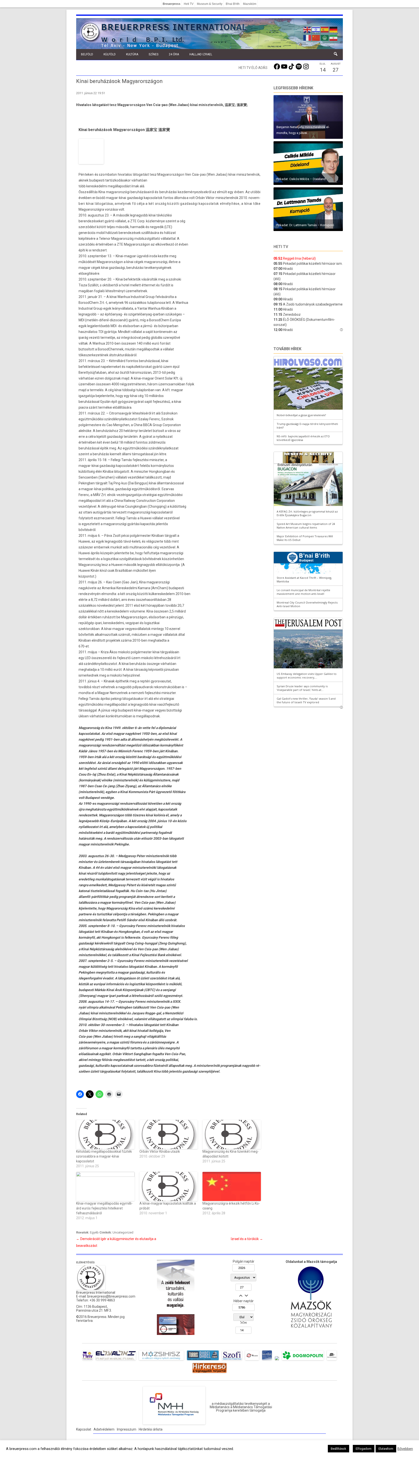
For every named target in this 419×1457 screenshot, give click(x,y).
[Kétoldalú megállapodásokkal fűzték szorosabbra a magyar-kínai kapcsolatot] (105, 1134)
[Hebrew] (316, 29)
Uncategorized (123, 1232)
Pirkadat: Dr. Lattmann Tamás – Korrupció (305, 225)
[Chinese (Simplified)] (316, 37)
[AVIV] (87, 1360)
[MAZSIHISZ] (161, 1360)
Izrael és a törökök (247, 1239)
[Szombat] (267, 1360)
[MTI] (252, 1360)
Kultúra (132, 54)
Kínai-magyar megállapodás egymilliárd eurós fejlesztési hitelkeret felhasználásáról (104, 1208)
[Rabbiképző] (277, 1360)
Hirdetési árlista (150, 1429)
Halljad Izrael (200, 54)
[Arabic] (325, 37)
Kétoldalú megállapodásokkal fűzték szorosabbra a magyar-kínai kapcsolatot (104, 1156)
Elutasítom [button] (386, 1448)
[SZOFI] (232, 1360)
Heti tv (281, 246)
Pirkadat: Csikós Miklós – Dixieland (301, 179)
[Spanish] (325, 29)
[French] (307, 37)
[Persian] (333, 37)
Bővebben (405, 1449)
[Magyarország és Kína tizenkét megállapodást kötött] (231, 1134)
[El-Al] (116, 1360)
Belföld (87, 54)
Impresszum (126, 1429)
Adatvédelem (104, 1429)
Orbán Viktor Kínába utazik (159, 1151)
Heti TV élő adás (253, 68)
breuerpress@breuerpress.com (111, 1296)
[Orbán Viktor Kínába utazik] (168, 1134)
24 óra (174, 54)
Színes (153, 54)
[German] (333, 29)
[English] (307, 29)
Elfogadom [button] (363, 1448)
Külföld (110, 54)
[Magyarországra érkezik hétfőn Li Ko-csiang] (231, 1186)
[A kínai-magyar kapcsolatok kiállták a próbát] (168, 1186)
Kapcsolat (83, 1429)
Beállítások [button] (338, 1448)
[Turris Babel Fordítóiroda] (203, 1360)
